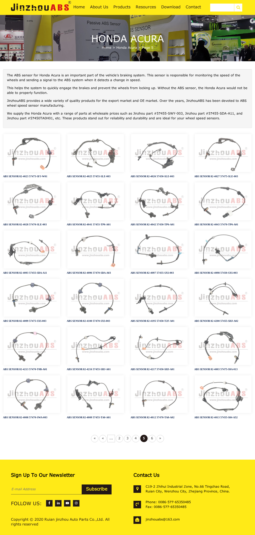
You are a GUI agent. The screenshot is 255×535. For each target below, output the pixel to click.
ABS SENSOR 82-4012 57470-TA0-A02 (152, 417)
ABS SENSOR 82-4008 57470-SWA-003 (25, 417)
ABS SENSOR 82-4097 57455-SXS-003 (152, 272)
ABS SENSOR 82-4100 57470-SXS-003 (88, 320)
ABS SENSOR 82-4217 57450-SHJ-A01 (152, 369)
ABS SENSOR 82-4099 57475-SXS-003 (24, 320)
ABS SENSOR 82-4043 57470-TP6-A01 (216, 224)
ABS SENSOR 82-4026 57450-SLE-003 (152, 176)
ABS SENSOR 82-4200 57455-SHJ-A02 (216, 320)
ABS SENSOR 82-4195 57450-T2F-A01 (152, 320)
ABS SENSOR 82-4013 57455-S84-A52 (216, 417)
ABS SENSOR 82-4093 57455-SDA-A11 (25, 272)
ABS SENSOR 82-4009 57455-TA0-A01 (89, 417)
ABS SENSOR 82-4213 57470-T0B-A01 (25, 369)
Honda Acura (126, 48)
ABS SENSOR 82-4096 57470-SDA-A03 (89, 272)
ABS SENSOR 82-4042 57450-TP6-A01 (152, 224)
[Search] (238, 8)
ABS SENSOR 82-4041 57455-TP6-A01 (89, 224)
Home (106, 48)
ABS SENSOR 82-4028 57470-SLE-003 (25, 224)
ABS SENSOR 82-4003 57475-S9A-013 (216, 369)
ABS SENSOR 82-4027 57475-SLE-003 (216, 176)
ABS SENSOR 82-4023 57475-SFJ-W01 (25, 176)
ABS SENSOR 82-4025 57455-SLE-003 (89, 176)
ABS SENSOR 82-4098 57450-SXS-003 (216, 272)
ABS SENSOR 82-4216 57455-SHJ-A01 (89, 369)
